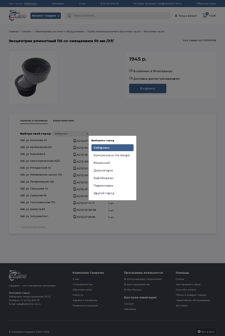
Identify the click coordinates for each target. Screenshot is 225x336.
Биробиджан (104, 178)
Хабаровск (102, 147)
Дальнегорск (103, 170)
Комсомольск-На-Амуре (112, 155)
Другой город (104, 193)
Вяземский (102, 163)
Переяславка (103, 185)
